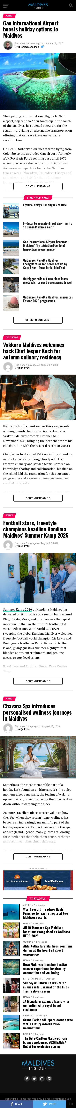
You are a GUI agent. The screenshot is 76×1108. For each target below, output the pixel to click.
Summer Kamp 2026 (17, 609)
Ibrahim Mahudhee (28, 47)
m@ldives (24, 367)
